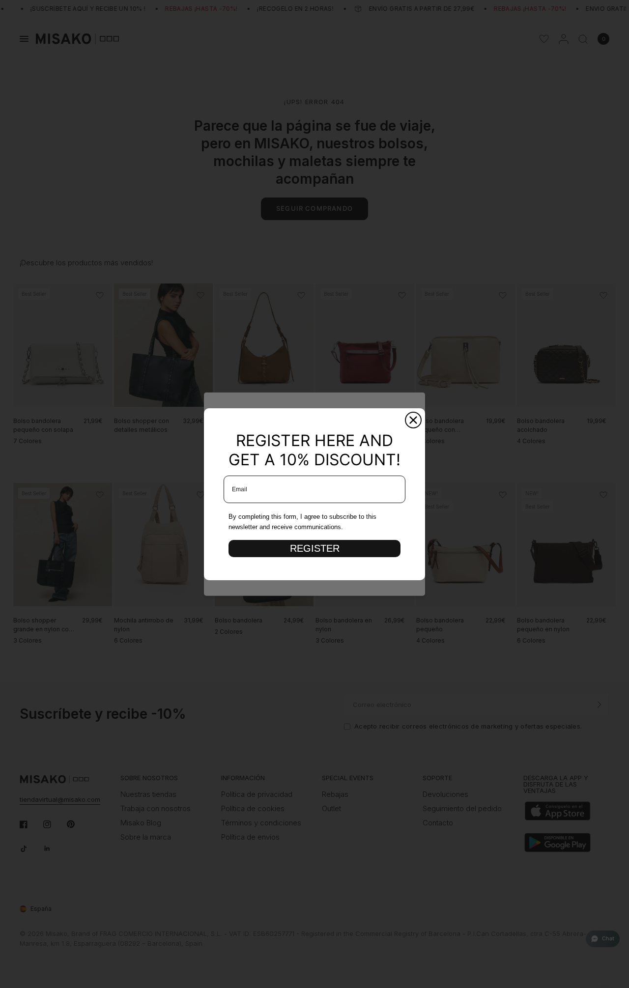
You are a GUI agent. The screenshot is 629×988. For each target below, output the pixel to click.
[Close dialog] (413, 420)
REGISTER (315, 548)
